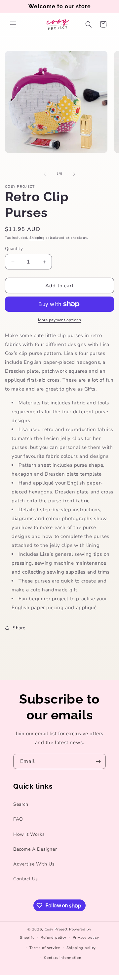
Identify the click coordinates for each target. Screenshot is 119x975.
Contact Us (25, 879)
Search (20, 804)
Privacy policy (86, 937)
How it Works (29, 834)
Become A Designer (35, 849)
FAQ (18, 819)
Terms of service (44, 947)
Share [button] (19, 628)
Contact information (62, 957)
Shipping (37, 238)
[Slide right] (74, 174)
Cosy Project (56, 929)
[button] (13, 24)
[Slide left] (45, 174)
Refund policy (53, 937)
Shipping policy (81, 947)
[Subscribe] (98, 761)
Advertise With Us (34, 864)
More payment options (59, 320)
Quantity (14, 249)
